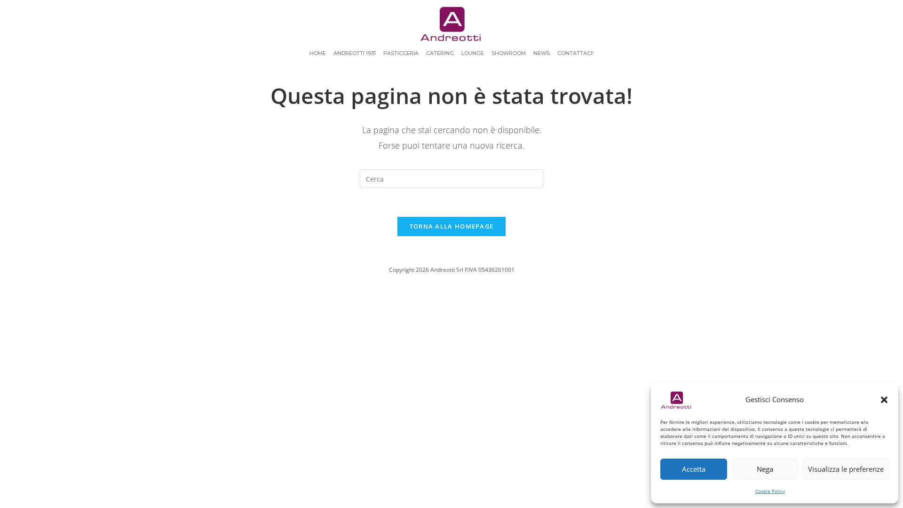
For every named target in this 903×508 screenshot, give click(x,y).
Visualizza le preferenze (846, 469)
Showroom (508, 53)
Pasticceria (401, 53)
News (541, 53)
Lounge (472, 53)
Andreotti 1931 (354, 53)
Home (317, 53)
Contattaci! (575, 53)
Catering (440, 53)
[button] (884, 400)
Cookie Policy (770, 491)
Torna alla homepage (452, 226)
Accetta (693, 469)
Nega (765, 469)
